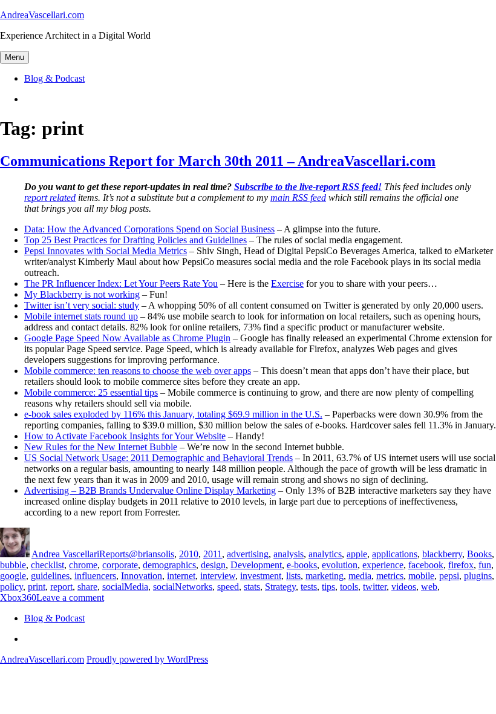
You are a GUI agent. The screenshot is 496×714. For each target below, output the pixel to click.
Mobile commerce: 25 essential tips (91, 392)
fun (484, 565)
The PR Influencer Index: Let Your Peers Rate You (121, 283)
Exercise (287, 283)
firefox (461, 565)
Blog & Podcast (54, 78)
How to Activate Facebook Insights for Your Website (125, 436)
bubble (13, 565)
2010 (188, 554)
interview (217, 576)
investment (260, 576)
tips (328, 586)
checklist (47, 565)
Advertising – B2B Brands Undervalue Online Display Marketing (150, 490)
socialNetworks (182, 586)
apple (357, 554)
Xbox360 (18, 597)
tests (309, 586)
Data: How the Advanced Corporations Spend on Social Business (149, 229)
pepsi (449, 576)
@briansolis (151, 554)
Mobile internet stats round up (81, 316)
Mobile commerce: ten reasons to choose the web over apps (137, 370)
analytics (325, 554)
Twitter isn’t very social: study (81, 305)
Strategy (280, 586)
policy (11, 586)
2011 (212, 554)
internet (181, 576)
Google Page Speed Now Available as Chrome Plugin (127, 338)
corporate (120, 565)
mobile (421, 576)
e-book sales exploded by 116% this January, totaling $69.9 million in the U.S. (173, 414)
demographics (169, 565)
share (87, 586)
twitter (375, 586)
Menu (14, 57)
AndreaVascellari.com (42, 15)
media (359, 576)
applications (394, 554)
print (36, 586)
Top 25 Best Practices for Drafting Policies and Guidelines (135, 240)
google (13, 576)
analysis (288, 554)
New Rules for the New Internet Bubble (100, 447)
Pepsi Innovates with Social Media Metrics (105, 251)
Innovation (141, 576)
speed (228, 586)
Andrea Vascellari (65, 554)
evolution (339, 565)
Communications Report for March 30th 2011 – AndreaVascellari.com (218, 161)
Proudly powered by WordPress (147, 659)
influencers (95, 576)
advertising (248, 554)
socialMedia (125, 586)
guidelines (50, 576)
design (213, 565)
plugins (478, 576)
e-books (302, 565)
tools (349, 586)
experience (382, 565)
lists (293, 576)
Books (479, 554)
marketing (324, 576)
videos (403, 586)
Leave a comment (70, 597)
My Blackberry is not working (82, 294)
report (61, 586)
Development (256, 565)
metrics (389, 576)
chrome (83, 565)
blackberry (442, 554)
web (429, 586)
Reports (114, 554)
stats (252, 586)
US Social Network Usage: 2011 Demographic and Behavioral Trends (158, 458)
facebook (425, 565)
